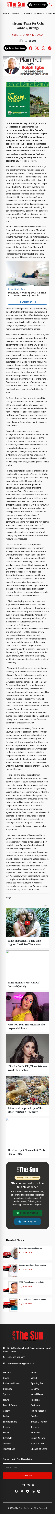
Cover (6, 1378)
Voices (34, 1372)
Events (6, 1427)
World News (37, 1394)
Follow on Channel (29, 1213)
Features (35, 1400)
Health (6, 1432)
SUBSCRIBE (27, 1476)
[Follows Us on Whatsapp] (43, 48)
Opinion (7, 1443)
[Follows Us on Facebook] (30, 48)
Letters (6, 1416)
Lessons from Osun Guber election (32, 1265)
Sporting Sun (37, 1383)
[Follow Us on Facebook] (16, 1491)
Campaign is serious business (30, 1248)
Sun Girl (34, 1416)
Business (39, 13)
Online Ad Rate (38, 1438)
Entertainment (10, 1421)
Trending (35, 1427)
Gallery (6, 1410)
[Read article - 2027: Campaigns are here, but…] (10, 1287)
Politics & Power (11, 1383)
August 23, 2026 (25, 1269)
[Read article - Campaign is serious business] (10, 1253)
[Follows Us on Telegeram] (49, 48)
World (34, 1378)
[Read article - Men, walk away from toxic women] (10, 1304)
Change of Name (39, 1449)
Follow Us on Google (39, 5)
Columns (27, 13)
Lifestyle (7, 1438)
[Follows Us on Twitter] (37, 48)
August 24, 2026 (25, 1252)
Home (6, 13)
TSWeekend (9, 1449)
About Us (35, 1432)
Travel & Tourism (39, 1421)
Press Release (38, 1410)
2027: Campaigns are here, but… (31, 1282)
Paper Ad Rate (38, 1443)
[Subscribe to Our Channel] (27, 1491)
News (6, 1400)
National (16, 13)
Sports (6, 1394)
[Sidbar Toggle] (3, 5)
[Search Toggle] (51, 4)
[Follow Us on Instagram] (38, 1491)
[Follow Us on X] (21, 1491)
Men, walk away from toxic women (32, 1299)
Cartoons (35, 1405)
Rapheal (32, 41)
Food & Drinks (10, 1405)
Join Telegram (29, 1221)
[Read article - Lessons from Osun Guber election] (10, 1270)
